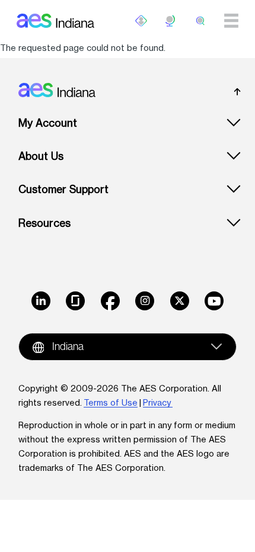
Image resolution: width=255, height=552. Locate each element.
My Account (47, 123)
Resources (44, 223)
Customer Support (63, 189)
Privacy (158, 402)
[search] (200, 21)
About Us (40, 156)
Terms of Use (111, 402)
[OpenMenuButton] (141, 21)
